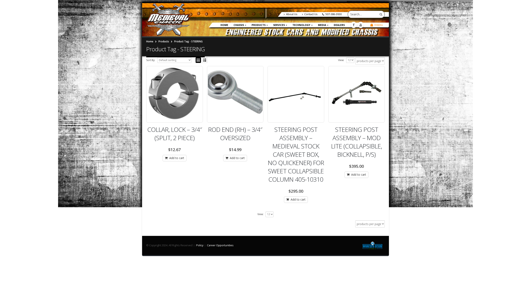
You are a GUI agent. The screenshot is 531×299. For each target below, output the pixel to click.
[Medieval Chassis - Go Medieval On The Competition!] (168, 19)
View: (341, 60)
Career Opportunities (220, 245)
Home (224, 25)
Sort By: (150, 60)
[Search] (381, 14)
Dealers (339, 25)
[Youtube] (361, 25)
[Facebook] (354, 25)
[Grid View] (198, 60)
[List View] (204, 60)
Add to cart (176, 158)
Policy (199, 245)
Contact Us (311, 14)
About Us (291, 14)
